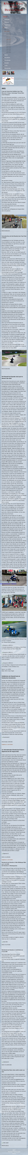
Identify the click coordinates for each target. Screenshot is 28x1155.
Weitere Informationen (5, 583)
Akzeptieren (4, 582)
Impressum (14, 583)
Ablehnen (13, 582)
